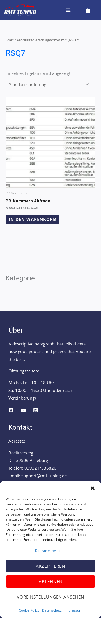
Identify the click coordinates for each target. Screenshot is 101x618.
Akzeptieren (50, 566)
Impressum (73, 610)
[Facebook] (10, 410)
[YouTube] (23, 410)
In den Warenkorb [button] (32, 219)
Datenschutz (52, 610)
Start (10, 40)
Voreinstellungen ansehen (50, 597)
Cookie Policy (29, 610)
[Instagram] (35, 410)
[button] (92, 488)
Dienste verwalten (49, 550)
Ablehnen (51, 581)
